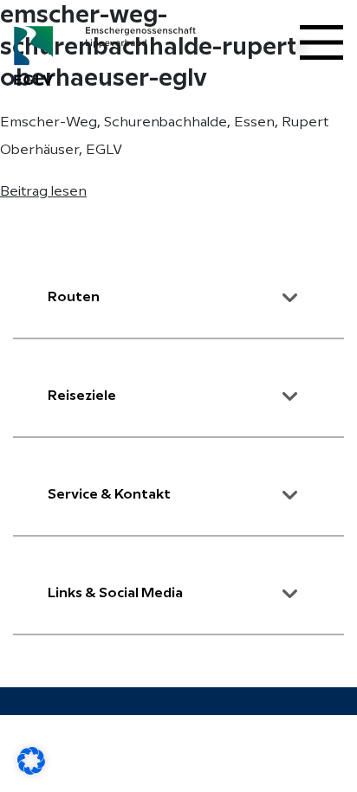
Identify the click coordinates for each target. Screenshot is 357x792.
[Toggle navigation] (321, 42)
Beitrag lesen (43, 191)
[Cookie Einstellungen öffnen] (31, 760)
